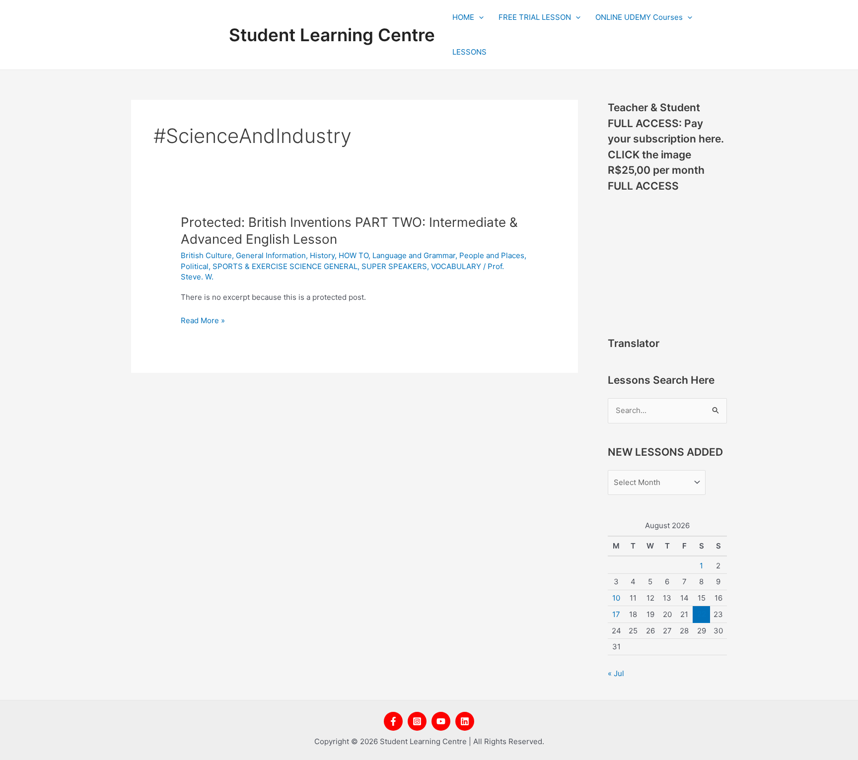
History (322, 255)
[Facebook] (393, 721)
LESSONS (469, 52)
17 (616, 614)
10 (616, 598)
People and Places (491, 255)
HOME (463, 17)
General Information (271, 255)
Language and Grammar (413, 255)
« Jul (616, 673)
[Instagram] (417, 721)
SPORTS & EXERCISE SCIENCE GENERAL (285, 266)
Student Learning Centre (332, 34)
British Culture (206, 255)
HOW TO (353, 255)
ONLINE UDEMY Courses (639, 17)
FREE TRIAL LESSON (535, 17)
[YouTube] (440, 721)
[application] (479, 17)
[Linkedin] (464, 721)
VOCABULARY (456, 266)
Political (195, 266)
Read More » (203, 321)
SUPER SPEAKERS (394, 266)
